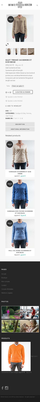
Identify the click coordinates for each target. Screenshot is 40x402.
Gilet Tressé (9, 116)
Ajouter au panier (22, 92)
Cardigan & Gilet (20, 113)
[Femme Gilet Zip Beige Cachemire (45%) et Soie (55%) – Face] (9, 51)
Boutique (4, 278)
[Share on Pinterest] (22, 118)
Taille (8, 86)
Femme (28, 113)
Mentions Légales (7, 293)
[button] (13, 97)
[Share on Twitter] (16, 118)
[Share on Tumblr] (20, 118)
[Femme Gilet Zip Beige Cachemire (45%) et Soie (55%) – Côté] (16, 51)
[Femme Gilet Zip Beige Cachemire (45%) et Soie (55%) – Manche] (31, 51)
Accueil (3, 274)
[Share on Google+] (18, 118)
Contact (3, 285)
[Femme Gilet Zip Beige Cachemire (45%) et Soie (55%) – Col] (23, 51)
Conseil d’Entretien (7, 289)
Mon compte (5, 281)
